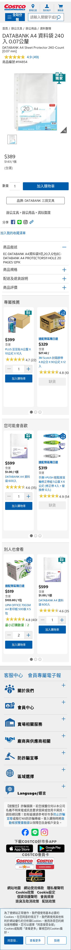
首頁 (5, 28)
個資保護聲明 (27, 897)
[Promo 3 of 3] (39, 412)
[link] (13, 222)
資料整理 (45, 28)
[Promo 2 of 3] (35, 412)
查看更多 (35, 940)
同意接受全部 (15, 940)
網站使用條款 (34, 888)
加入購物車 (46, 186)
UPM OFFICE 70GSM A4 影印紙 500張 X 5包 (18, 609)
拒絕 (57, 940)
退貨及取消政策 (27, 901)
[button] (60, 17)
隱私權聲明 (55, 888)
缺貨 (52, 381)
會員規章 (47, 897)
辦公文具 (16, 28)
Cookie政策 (25, 892)
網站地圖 (14, 888)
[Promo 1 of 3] (31, 412)
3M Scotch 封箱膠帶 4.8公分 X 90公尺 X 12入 (52, 362)
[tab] (35, 689)
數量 (5, 186)
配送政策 (48, 901)
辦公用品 (31, 28)
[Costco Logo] (15, 7)
